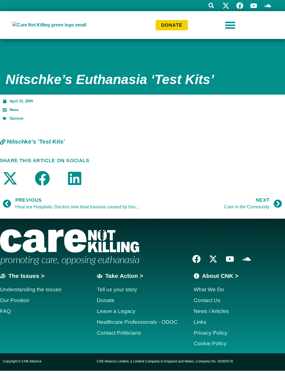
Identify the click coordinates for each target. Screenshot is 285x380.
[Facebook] (240, 6)
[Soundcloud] (246, 259)
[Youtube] (254, 6)
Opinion (16, 118)
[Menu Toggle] (230, 25)
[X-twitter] (226, 6)
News (14, 110)
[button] (211, 5)
